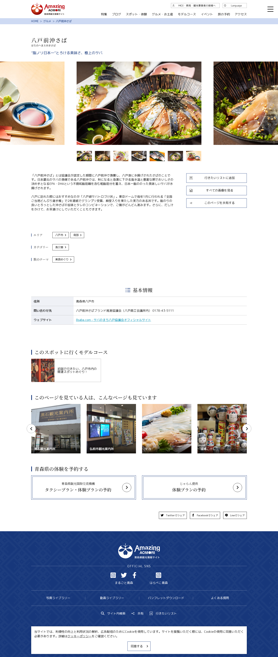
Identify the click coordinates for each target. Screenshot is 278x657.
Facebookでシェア (207, 515)
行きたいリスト (166, 613)
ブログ (116, 14)
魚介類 (59, 247)
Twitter (124, 575)
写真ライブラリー (58, 598)
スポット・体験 (136, 14)
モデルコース (187, 14)
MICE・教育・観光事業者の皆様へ (113, 643)
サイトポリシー (153, 643)
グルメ (47, 21)
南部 (76, 235)
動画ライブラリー (112, 598)
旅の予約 (224, 14)
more (34, 360)
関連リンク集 (179, 643)
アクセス (241, 14)
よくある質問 (220, 598)
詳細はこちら (40, 406)
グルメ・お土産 (162, 14)
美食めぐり (61, 259)
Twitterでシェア (175, 515)
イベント (207, 14)
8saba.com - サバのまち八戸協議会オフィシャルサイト (113, 320)
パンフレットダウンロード (166, 598)
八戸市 (59, 235)
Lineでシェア (237, 515)
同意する (137, 646)
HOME (35, 21)
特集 (104, 14)
